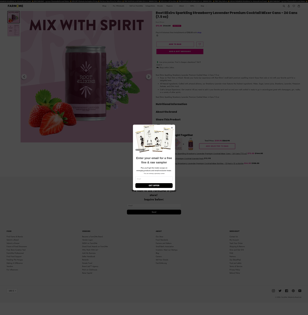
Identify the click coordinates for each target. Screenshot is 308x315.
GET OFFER (154, 185)
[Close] (172, 128)
